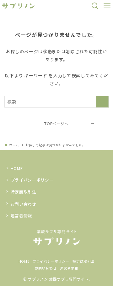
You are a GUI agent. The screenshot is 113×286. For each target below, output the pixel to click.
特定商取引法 (23, 192)
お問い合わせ (23, 204)
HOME (17, 168)
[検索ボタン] (95, 6)
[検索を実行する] (102, 102)
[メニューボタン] (107, 6)
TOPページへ (56, 123)
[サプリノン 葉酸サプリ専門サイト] (18, 6)
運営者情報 (21, 216)
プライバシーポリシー (32, 180)
